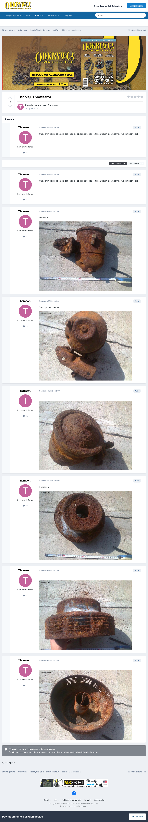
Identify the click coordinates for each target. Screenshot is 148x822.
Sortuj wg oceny (118, 163)
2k (26, 152)
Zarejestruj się (136, 6)
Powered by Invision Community (74, 806)
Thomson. (53, 105)
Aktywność (53, 15)
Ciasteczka (99, 800)
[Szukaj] (142, 15)
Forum (38, 15)
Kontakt (87, 800)
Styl (56, 800)
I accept (138, 816)
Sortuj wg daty (136, 163)
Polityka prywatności (71, 800)
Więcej (67, 15)
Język (47, 800)
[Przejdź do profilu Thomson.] (20, 107)
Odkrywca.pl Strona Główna (17, 15)
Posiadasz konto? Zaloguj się (108, 6)
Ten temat (131, 15)
